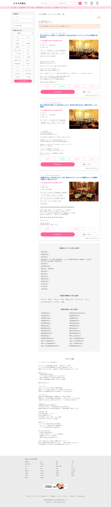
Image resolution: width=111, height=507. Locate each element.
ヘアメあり (28, 46)
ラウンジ (87, 299)
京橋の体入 (82, 259)
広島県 (57, 475)
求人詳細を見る (58, 91)
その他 (62, 301)
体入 (17, 36)
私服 (28, 50)
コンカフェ (56, 301)
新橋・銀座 (27, 464)
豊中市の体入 (44, 276)
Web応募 (47, 86)
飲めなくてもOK (28, 70)
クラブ (62, 299)
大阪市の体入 (44, 259)
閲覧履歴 (92, 3)
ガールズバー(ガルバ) (46, 301)
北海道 (26, 473)
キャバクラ (44, 299)
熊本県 (26, 477)
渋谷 (41, 461)
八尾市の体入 (44, 288)
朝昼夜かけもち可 (17, 60)
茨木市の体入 (44, 256)
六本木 (72, 461)
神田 (57, 464)
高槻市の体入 (44, 273)
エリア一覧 (36, 496)
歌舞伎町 (27, 461)
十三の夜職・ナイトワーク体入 (60, 7)
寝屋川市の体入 (45, 278)
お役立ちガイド (44, 496)
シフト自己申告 (17, 53)
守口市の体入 (44, 286)
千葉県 (57, 470)
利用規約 (53, 496)
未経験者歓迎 (28, 43)
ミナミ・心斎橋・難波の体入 (71, 259)
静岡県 (57, 473)
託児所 (17, 40)
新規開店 (17, 43)
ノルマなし (18, 70)
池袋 (57, 461)
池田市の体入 (44, 251)
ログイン (97, 3)
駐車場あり (28, 63)
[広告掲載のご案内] (55, 486)
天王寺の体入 (50, 261)
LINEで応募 (62, 86)
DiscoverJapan (81, 496)
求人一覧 (28, 496)
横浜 (41, 468)
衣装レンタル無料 (17, 50)
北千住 (41, 466)
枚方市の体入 (44, 283)
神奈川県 (73, 470)
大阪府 (41, 475)
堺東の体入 (51, 268)
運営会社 (73, 496)
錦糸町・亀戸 (59, 466)
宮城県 (41, 473)
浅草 (26, 466)
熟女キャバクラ (70, 299)
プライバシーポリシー (63, 496)
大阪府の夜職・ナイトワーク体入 (26, 7)
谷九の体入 (44, 261)
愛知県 (72, 473)
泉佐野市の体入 (45, 254)
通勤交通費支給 (17, 63)
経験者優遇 (18, 46)
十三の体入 (88, 259)
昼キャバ (56, 299)
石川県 (26, 475)
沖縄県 (41, 477)
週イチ (28, 53)
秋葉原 (41, 464)
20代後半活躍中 (28, 73)
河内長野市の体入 (45, 266)
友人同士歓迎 (17, 73)
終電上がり (28, 60)
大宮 (26, 468)
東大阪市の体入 (45, 281)
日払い (28, 36)
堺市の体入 (44, 268)
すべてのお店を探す (17, 25)
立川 (72, 466)
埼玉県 (41, 470)
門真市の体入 (44, 263)
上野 (72, 464)
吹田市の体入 (44, 271)
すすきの (73, 468)
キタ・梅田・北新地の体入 (56, 259)
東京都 (26, 470)
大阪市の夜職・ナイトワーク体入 (43, 7)
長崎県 (72, 475)
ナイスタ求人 (14, 7)
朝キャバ (50, 299)
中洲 (57, 468)
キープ (86, 3)
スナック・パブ (79, 299)
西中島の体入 (58, 261)
